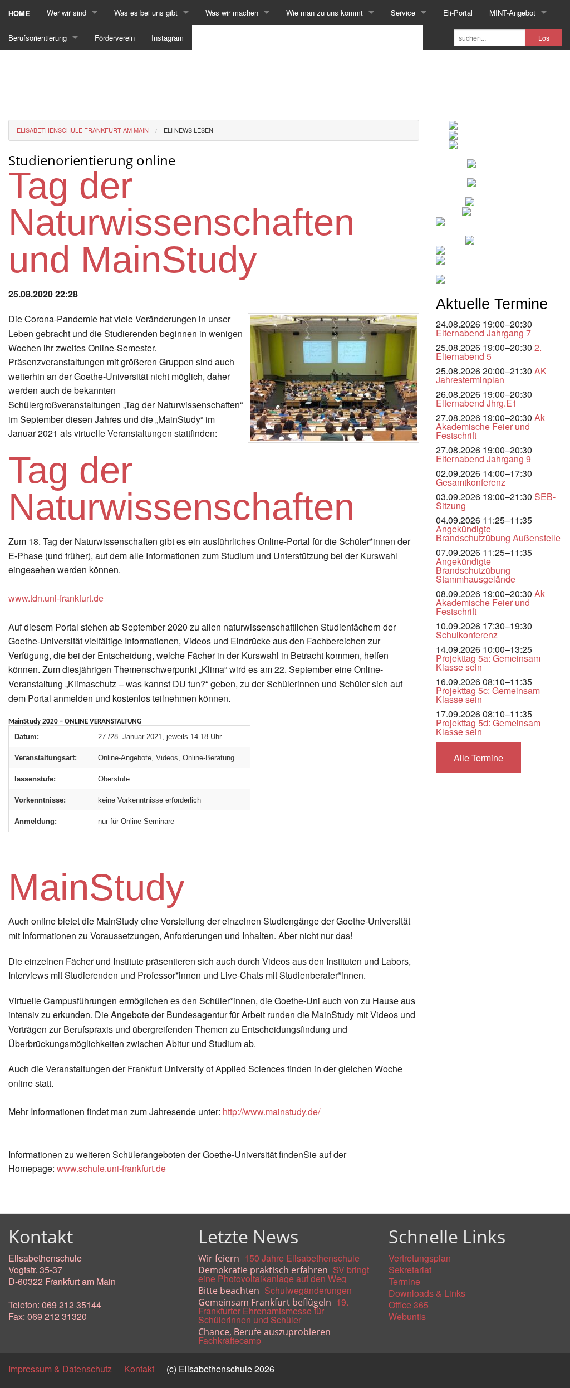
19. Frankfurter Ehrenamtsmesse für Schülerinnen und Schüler (273, 1311)
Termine (404, 1281)
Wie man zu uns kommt (324, 12)
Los (543, 38)
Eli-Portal (458, 12)
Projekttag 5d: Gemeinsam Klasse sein (488, 727)
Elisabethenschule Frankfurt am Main (83, 129)
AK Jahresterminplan (491, 375)
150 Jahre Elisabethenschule (302, 1258)
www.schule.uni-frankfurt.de (111, 1168)
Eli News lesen (188, 129)
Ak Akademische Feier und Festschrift (490, 426)
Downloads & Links (427, 1293)
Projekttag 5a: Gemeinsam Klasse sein (488, 662)
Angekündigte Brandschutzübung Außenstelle (498, 533)
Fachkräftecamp (229, 1340)
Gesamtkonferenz (470, 482)
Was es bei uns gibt (146, 12)
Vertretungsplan (420, 1258)
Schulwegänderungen (308, 1290)
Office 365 (409, 1304)
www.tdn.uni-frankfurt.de (56, 598)
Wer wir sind (66, 12)
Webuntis (407, 1316)
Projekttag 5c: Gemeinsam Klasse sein (488, 695)
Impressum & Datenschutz (60, 1368)
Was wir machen (231, 12)
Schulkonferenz (467, 634)
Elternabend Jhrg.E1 (476, 403)
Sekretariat (410, 1269)
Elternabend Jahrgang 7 (483, 332)
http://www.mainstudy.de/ (271, 1111)
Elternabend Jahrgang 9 (483, 458)
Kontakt (139, 1368)
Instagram (167, 37)
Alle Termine (478, 757)
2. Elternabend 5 (489, 352)
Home (19, 13)
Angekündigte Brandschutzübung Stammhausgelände (475, 570)
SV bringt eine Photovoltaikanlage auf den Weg (283, 1274)
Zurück (22, 1193)
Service (403, 12)
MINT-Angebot (512, 12)
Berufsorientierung (37, 37)
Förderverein (115, 37)
